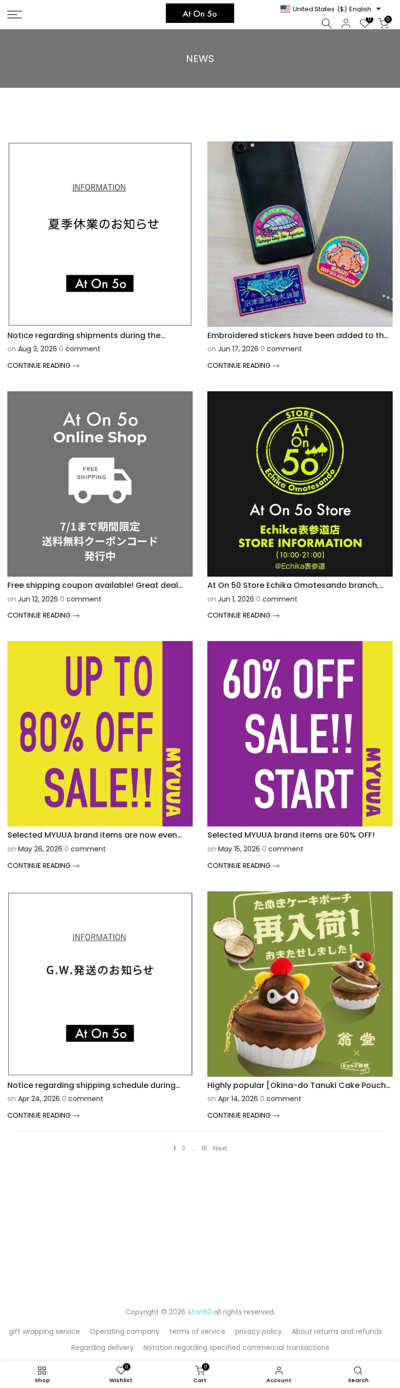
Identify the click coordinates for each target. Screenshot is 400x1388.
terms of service (197, 1331)
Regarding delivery (102, 1347)
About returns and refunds (337, 1331)
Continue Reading (40, 365)
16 (204, 1148)
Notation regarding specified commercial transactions (236, 1347)
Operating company (125, 1331)
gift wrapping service (44, 1331)
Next (220, 1148)
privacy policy (258, 1331)
